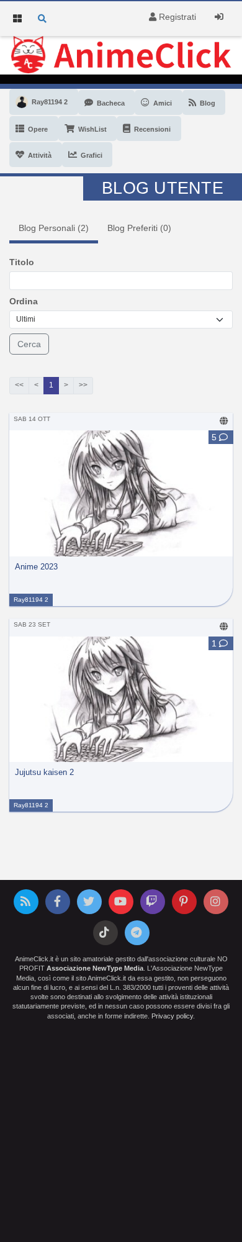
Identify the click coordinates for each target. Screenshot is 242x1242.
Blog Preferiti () (139, 228)
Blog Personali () (54, 228)
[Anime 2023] (121, 492)
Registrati (176, 17)
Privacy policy (172, 1016)
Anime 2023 (36, 567)
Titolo (21, 262)
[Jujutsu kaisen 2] (121, 699)
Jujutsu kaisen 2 (44, 772)
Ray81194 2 (31, 599)
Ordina (23, 301)
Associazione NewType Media (95, 968)
